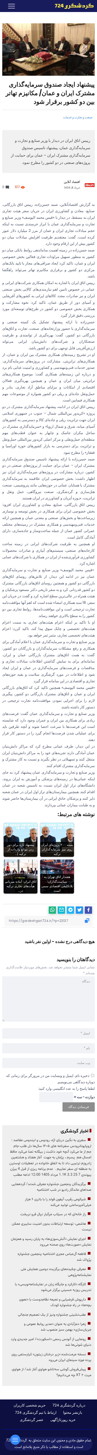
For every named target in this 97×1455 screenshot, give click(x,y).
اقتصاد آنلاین (72, 182)
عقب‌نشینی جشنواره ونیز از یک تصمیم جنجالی (52, 1314)
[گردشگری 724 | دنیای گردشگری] (74, 5)
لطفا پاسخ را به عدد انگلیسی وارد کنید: (66, 1088)
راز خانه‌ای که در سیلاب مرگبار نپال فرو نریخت (53, 1214)
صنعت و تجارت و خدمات (77, 117)
